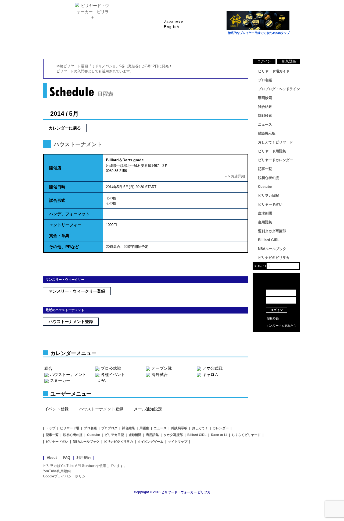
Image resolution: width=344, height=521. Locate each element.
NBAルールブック (272, 249)
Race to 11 (219, 435)
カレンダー (221, 428)
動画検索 (265, 98)
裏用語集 (265, 222)
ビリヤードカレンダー (275, 160)
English (171, 27)
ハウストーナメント (78, 144)
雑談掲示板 (266, 133)
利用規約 (84, 458)
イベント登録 (56, 409)
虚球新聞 (265, 213)
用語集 (144, 428)
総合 (48, 368)
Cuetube (265, 187)
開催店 (55, 168)
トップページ (64, 45)
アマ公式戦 (212, 368)
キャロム (210, 374)
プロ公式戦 (111, 368)
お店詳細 (238, 176)
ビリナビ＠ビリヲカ (273, 258)
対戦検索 (265, 116)
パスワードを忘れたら (281, 325)
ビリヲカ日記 (268, 195)
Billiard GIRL (269, 240)
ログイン (264, 61)
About (52, 458)
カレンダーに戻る (65, 128)
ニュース (279, 45)
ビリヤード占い (270, 204)
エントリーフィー (65, 225)
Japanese (173, 21)
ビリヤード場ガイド (107, 45)
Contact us (276, 347)
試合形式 (57, 200)
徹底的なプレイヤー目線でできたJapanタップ (259, 32)
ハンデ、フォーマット (69, 214)
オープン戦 (162, 368)
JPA (102, 380)
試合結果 (193, 45)
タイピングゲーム (150, 441)
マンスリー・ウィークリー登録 (77, 291)
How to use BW (276, 339)
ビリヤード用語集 (236, 45)
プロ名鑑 (150, 45)
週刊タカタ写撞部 (272, 231)
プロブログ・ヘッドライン (279, 89)
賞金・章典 (59, 235)
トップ (50, 428)
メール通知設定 (148, 409)
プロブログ (109, 428)
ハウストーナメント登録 (71, 321)
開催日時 (57, 187)
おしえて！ (200, 428)
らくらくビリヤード (246, 435)
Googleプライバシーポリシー (66, 476)
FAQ (66, 458)
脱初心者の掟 (268, 178)
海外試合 (160, 374)
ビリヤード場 (69, 428)
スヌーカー (60, 380)
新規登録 (289, 61)
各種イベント (113, 374)
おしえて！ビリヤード (275, 142)
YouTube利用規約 (57, 471)
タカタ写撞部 (173, 435)
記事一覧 (265, 169)
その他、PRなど (64, 246)
